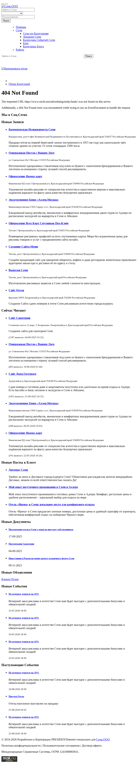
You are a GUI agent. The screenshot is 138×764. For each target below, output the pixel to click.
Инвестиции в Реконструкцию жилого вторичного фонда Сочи (41, 558)
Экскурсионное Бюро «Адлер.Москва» (34, 199)
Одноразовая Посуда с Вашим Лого (31, 152)
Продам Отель (16, 696)
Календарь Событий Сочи (39, 40)
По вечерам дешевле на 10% (24, 594)
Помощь (21, 27)
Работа (20, 49)
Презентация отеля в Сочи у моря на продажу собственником (41, 529)
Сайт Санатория (19, 317)
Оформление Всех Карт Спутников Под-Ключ (38, 223)
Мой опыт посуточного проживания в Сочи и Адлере (43, 487)
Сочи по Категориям (36, 33)
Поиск (6, 20)
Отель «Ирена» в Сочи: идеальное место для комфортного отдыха (52, 504)
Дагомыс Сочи (18, 469)
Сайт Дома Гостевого (22, 373)
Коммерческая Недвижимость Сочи (32, 129)
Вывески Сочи (18, 270)
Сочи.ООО (103, 739)
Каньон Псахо (10, 579)
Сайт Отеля (16, 290)
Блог (26, 43)
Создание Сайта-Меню (23, 246)
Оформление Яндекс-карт (25, 176)
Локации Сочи (32, 36)
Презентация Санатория (21, 543)
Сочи (19, 30)
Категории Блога (33, 46)
